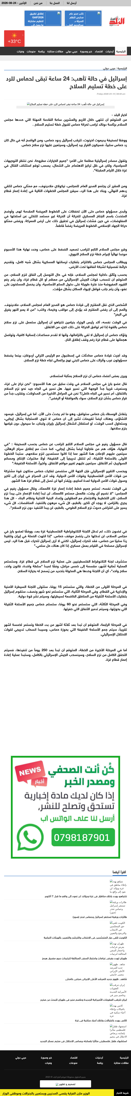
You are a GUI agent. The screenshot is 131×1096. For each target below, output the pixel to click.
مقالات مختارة (55, 51)
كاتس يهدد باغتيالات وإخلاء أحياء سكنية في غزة (101, 1020)
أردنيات (110, 51)
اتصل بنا (55, 2)
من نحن (38, 2)
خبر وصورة (86, 51)
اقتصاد (99, 51)
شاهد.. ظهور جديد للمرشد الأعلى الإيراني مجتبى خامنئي (96, 978)
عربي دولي (71, 51)
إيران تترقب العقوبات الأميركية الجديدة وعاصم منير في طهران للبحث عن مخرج (83, 999)
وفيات (20, 51)
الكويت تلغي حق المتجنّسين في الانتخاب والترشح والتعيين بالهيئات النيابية (85, 937)
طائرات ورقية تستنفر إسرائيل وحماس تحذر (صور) (100, 916)
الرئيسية (121, 51)
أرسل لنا (71, 2)
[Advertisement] (65, 703)
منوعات (31, 51)
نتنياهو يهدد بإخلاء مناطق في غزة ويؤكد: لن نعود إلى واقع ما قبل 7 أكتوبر (86, 896)
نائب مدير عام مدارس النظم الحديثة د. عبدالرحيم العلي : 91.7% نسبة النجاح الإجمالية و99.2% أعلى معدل (83, 22)
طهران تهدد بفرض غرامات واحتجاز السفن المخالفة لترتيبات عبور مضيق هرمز (84, 958)
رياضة (41, 51)
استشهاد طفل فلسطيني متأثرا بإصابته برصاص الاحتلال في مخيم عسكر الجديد (83, 1040)
